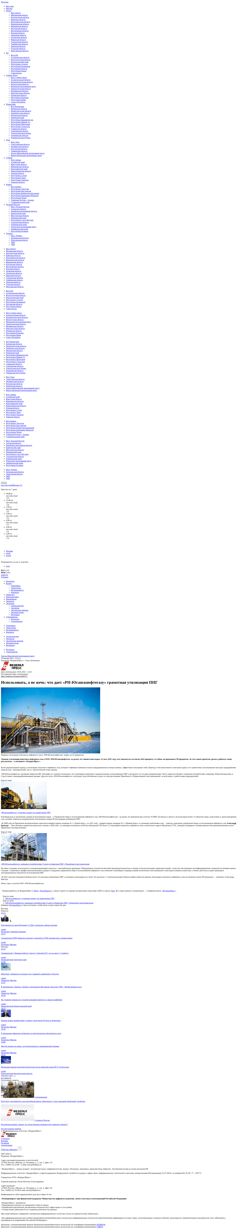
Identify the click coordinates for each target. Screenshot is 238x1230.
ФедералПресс (169, 891)
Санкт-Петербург (18, 102)
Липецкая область (18, 35)
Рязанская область (18, 40)
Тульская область (18, 49)
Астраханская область (20, 57)
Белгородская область (20, 17)
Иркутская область (19, 164)
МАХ (36, 891)
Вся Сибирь (16, 160)
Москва (9, 8)
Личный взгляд (17, 612)
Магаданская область (20, 216)
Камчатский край (18, 213)
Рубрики (4, 577)
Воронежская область (20, 24)
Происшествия (12, 597)
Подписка (15, 619)
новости (4, 575)
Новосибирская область (21, 171)
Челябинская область (20, 147)
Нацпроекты (11, 599)
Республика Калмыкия (20, 66)
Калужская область (19, 28)
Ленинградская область (21, 89)
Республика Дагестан (20, 189)
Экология (10, 601)
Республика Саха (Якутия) (22, 220)
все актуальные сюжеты (11, 1129)
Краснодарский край (20, 62)
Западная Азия (20, 960)
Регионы (4, 2)
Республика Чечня (18, 198)
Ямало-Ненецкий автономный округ (26, 155)
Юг (7, 53)
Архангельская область (20, 80)
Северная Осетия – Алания (22, 200)
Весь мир (10, 6)
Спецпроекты (12, 617)
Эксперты (10, 603)
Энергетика (16, 588)
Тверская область (18, 46)
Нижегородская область (21, 111)
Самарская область (19, 129)
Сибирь (9, 158)
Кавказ (9, 184)
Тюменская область (19, 151)
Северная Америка (18, 932)
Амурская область (18, 209)
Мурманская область (19, 91)
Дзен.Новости (45, 891)
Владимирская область (20, 22)
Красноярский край (19, 169)
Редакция (5, 1143)
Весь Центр (16, 13)
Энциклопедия (17, 606)
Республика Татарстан (20, 127)
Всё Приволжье (17, 106)
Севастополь (16, 73)
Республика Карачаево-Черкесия (24, 196)
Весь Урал (15, 142)
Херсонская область (19, 240)
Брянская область (18, 20)
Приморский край (18, 218)
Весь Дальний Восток (20, 207)
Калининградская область (22, 82)
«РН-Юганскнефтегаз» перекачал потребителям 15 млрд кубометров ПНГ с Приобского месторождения (49, 903)
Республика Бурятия (19, 231)
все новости (6, 1078)
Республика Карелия (19, 98)
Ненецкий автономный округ (23, 86)
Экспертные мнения (19, 610)
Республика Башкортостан (22, 120)
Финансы (15, 592)
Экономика (15, 586)
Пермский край (17, 118)
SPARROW (100, 1225)
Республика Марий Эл (20, 122)
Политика (10, 581)
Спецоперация (41, 1097)
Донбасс (9, 233)
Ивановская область (19, 26)
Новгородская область (20, 93)
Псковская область (19, 95)
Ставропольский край (20, 202)
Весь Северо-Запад (19, 77)
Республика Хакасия (19, 180)
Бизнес (9, 583)
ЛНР (13, 242)
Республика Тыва (18, 178)
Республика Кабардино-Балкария (25, 193)
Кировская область (19, 109)
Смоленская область (19, 42)
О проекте (5, 1139)
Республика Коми (18, 100)
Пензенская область (19, 115)
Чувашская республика (20, 138)
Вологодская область (20, 84)
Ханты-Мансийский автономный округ (28, 153)
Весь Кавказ (16, 187)
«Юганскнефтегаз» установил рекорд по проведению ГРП (29, 898)
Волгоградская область (20, 60)
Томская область (18, 182)
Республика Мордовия (20, 124)
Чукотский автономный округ (23, 227)
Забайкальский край (19, 229)
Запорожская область (20, 238)
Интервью (15, 615)
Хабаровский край (19, 225)
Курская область (18, 33)
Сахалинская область (20, 222)
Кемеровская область (20, 167)
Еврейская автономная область (24, 211)
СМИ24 (99, 1227)
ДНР (13, 245)
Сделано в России (42, 1120)
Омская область (17, 173)
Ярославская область (20, 51)
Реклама (9, 551)
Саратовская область (19, 131)
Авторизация (6, 1145)
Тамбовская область (19, 44)
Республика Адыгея (19, 64)
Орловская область (19, 37)
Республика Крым (18, 71)
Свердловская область (20, 144)
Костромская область (20, 31)
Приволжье (11, 104)
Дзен (113, 891)
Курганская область (19, 149)
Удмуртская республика (21, 133)
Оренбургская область (20, 113)
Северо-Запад (11, 75)
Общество (10, 595)
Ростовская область (19, 69)
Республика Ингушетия (21, 191)
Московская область (19, 15)
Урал (8, 140)
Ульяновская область (19, 135)
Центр (8, 11)
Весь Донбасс (16, 236)
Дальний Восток (13, 204)
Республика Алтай (19, 176)
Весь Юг (14, 55)
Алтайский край (18, 162)
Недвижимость (17, 590)
